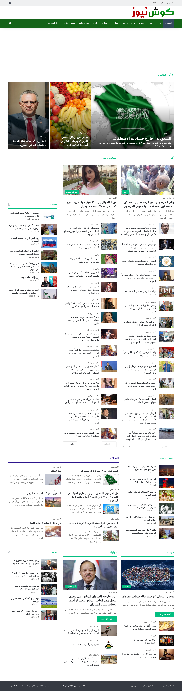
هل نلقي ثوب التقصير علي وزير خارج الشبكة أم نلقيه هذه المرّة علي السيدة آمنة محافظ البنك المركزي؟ (93, 497)
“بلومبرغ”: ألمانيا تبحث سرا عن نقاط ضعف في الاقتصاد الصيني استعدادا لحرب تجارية (23, 267)
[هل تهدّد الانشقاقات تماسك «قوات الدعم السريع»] (166, 495)
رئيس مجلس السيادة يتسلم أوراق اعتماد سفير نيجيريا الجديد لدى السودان (140, 386)
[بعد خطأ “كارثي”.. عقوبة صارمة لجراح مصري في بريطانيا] (166, 654)
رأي (151, 23)
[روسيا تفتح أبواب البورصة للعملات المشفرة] (49, 242)
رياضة (95, 23)
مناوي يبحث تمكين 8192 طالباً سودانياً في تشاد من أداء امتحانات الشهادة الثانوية (139, 278)
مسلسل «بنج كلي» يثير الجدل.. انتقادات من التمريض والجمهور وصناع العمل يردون (81, 231)
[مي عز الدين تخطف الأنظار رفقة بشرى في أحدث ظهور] (109, 259)
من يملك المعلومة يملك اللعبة (45, 523)
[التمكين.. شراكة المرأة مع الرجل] (53, 502)
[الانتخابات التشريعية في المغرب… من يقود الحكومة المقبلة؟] (166, 483)
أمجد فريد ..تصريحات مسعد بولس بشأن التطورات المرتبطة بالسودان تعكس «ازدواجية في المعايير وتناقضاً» (138, 231)
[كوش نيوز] (153, 12)
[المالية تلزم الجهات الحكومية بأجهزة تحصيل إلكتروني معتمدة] (49, 255)
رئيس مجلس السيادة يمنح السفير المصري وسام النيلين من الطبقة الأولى (140, 308)
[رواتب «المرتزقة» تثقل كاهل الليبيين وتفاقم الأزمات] (166, 521)
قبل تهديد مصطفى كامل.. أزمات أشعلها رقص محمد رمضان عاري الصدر (83, 353)
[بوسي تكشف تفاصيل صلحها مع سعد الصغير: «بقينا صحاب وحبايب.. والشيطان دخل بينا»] (109, 334)
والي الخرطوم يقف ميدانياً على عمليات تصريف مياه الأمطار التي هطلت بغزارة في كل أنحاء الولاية (141, 436)
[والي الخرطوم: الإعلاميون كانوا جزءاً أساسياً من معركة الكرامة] (166, 352)
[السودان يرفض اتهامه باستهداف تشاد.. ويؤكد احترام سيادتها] (166, 261)
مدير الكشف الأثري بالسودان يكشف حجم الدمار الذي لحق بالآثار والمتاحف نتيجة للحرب (81, 661)
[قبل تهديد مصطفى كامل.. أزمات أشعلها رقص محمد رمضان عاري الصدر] (109, 350)
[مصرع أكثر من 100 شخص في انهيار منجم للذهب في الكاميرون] (166, 626)
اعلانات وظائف (37, 686)
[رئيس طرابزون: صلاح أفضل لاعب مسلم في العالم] (49, 615)
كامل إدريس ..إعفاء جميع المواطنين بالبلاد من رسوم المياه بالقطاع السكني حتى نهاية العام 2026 (82, 369)
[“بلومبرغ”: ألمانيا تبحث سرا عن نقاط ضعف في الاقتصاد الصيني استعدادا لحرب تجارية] (49, 267)
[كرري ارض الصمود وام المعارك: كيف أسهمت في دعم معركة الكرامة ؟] (109, 630)
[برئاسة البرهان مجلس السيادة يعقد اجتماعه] (166, 291)
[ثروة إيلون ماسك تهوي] (49, 281)
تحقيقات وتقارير (128, 23)
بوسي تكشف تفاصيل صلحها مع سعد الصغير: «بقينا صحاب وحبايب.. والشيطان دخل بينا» (82, 336)
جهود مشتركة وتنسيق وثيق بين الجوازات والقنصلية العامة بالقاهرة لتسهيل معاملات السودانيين (140, 339)
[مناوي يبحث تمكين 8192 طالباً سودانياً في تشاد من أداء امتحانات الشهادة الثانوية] (166, 275)
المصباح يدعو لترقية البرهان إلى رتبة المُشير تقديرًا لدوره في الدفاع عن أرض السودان (139, 369)
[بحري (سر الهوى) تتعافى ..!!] (109, 644)
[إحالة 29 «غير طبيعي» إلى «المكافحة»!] (166, 640)
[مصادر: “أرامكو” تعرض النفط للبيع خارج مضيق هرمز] (49, 217)
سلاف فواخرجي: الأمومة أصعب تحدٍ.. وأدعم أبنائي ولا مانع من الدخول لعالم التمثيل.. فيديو (81, 386)
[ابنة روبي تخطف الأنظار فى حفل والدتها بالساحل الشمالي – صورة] (109, 273)
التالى (130, 446)
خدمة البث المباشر (51, 686)
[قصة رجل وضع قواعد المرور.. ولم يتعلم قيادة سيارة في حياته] (166, 508)
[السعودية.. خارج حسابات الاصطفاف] (111, 479)
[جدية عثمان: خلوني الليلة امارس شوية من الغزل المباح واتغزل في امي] (28, 115)
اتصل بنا (12, 686)
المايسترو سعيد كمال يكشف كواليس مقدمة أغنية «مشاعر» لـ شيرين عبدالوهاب (82, 289)
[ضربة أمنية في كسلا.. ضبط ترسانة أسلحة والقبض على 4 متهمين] (109, 244)
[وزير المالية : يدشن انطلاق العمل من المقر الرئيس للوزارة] (166, 322)
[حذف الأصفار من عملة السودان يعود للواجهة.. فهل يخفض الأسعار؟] (49, 229)
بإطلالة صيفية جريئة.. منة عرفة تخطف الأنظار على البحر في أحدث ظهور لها (83, 320)
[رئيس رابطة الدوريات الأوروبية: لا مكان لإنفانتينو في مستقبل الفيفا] (49, 564)
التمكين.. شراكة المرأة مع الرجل (44, 493)
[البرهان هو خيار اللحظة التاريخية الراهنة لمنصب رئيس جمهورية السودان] (111, 535)
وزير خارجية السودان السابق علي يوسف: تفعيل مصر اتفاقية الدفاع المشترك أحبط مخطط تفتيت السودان (92, 600)
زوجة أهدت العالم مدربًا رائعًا (71, 144)
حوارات (105, 23)
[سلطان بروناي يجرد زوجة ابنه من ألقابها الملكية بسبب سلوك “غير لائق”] (109, 399)
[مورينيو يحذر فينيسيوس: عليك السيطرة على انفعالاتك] (49, 589)
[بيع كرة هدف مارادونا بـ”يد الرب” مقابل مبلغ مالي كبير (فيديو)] (49, 577)
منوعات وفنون (69, 23)
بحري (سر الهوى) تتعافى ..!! (86, 644)
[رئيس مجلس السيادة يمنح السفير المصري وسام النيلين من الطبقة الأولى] (166, 306)
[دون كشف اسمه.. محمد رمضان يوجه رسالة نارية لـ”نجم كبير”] (109, 433)
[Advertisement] (91, 50)
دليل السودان (53, 23)
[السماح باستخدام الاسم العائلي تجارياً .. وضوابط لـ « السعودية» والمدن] (49, 294)
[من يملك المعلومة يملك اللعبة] (53, 531)
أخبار (159, 23)
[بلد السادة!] (53, 479)
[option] (91, 115)
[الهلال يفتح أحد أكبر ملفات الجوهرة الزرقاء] (49, 602)
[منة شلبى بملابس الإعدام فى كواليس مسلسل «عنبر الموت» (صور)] (109, 303)
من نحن (77, 686)
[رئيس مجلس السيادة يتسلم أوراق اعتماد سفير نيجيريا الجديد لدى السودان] (166, 383)
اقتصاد (143, 23)
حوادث (115, 23)
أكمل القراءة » (164, 614)
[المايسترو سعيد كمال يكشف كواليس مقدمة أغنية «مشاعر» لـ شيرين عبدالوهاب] (109, 287)
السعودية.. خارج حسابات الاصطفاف (100, 470)
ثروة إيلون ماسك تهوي (29, 277)
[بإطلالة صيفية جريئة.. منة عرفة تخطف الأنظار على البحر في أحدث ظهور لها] (109, 317)
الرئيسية (168, 23)
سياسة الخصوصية (23, 686)
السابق (164, 446)
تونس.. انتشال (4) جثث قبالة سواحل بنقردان (148, 596)
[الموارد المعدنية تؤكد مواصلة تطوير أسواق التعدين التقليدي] (166, 399)
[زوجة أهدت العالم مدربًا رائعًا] (70, 115)
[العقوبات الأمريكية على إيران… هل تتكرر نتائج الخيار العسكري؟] (166, 470)
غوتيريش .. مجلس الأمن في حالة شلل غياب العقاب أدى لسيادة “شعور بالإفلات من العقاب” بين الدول (138, 247)
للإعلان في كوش (66, 686)
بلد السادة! (55, 470)
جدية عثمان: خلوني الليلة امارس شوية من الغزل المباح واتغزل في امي (29, 140)
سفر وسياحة (84, 23)
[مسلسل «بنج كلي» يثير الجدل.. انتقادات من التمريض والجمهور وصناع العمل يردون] (109, 228)
